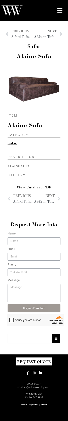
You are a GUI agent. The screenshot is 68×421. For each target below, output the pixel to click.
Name (11, 233)
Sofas (34, 46)
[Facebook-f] (27, 373)
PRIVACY (15, 416)
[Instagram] (34, 373)
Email (11, 249)
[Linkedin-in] (40, 373)
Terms (43, 404)
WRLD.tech (50, 416)
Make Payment (29, 404)
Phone (12, 264)
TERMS (27, 416)
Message (14, 280)
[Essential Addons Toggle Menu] (56, 338)
